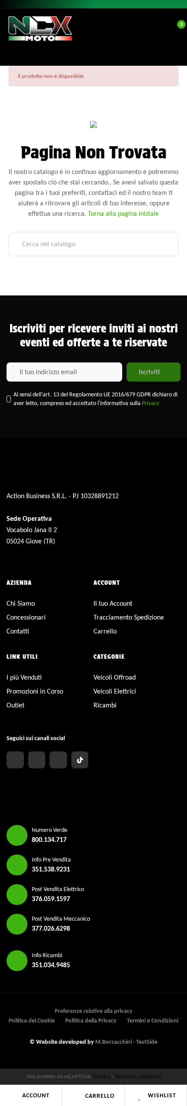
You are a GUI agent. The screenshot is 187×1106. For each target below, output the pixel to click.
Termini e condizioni (138, 1076)
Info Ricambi (47, 955)
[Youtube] (58, 760)
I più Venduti (24, 677)
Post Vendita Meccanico (61, 918)
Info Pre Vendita (51, 859)
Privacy (150, 403)
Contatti (18, 631)
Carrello (99, 1095)
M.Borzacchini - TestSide (126, 1042)
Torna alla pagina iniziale (123, 213)
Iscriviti (149, 372)
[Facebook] (15, 760)
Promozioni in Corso (35, 691)
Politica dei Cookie (32, 1020)
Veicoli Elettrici (115, 691)
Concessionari (26, 617)
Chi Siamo (21, 603)
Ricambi (105, 705)
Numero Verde (49, 830)
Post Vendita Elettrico (58, 889)
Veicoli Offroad (115, 677)
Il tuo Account (113, 603)
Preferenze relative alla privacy (94, 1011)
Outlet (15, 705)
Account (36, 1095)
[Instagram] (37, 760)
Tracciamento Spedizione (129, 617)
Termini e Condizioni (152, 1020)
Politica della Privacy (91, 1020)
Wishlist (162, 1095)
